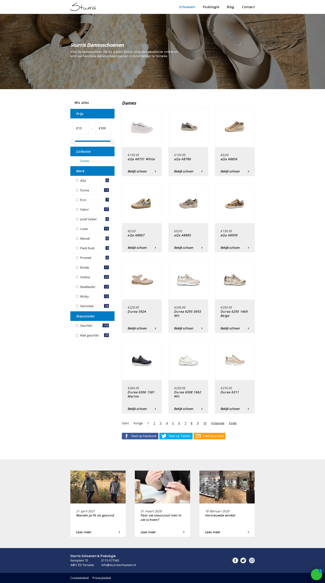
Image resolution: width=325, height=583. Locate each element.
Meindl (93, 239)
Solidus (93, 277)
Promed (93, 258)
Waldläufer (93, 287)
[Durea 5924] (142, 262)
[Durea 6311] (234, 343)
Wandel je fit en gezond (95, 515)
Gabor (93, 209)
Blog (230, 7)
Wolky (93, 296)
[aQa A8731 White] (142, 110)
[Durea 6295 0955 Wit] (188, 262)
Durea (93, 190)
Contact (248, 7)
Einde (233, 423)
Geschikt (93, 326)
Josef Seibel (93, 219)
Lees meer (83, 532)
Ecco (93, 200)
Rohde (93, 267)
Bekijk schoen (137, 171)
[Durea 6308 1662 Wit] (188, 343)
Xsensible (93, 306)
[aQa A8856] (234, 110)
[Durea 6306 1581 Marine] (142, 343)
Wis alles (81, 102)
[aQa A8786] (188, 110)
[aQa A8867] (142, 186)
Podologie (211, 7)
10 (205, 423)
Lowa (93, 229)
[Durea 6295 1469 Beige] (234, 262)
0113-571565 (110, 560)
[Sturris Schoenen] (83, 7)
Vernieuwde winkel (220, 515)
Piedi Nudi (93, 248)
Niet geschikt (93, 335)
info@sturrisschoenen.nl (118, 565)
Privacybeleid (101, 578)
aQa (93, 180)
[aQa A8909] (234, 186)
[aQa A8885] (188, 186)
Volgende (217, 423)
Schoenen (187, 7)
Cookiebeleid (79, 578)
